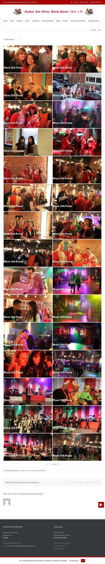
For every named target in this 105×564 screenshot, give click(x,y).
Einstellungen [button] (73, 561)
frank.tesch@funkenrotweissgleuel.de (15, 2)
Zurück (93, 30)
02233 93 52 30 (15, 543)
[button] (12, 39)
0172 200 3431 (33, 2)
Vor (99, 30)
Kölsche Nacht (59, 532)
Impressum (7, 535)
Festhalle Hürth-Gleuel (62, 535)
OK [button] (83, 561)
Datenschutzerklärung (10, 532)
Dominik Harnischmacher (12, 471)
